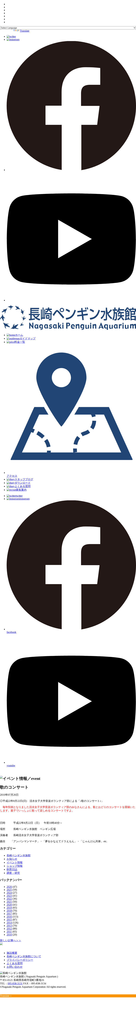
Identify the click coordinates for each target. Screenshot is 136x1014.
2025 (9, 889)
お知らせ (12, 859)
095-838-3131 (15, 983)
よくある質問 (15, 963)
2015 (9, 919)
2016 (9, 916)
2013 (9, 925)
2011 (9, 931)
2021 (9, 901)
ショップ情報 (15, 866)
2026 (9, 886)
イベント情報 (15, 862)
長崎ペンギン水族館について (24, 956)
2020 (9, 904)
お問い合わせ (15, 966)
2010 (9, 934)
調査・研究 (13, 872)
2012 (9, 928)
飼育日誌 (12, 869)
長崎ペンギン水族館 (19, 855)
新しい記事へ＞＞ (10, 940)
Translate (24, 30)
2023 (9, 895)
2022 (9, 898)
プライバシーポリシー (20, 959)
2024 (9, 892)
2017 (9, 913)
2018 (9, 910)
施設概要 (12, 952)
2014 (9, 922)
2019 (9, 907)
